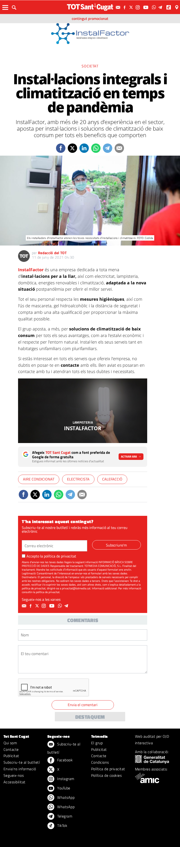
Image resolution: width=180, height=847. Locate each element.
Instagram (65, 778)
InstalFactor (31, 269)
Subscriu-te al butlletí (22, 762)
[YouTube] (146, 7)
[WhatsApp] (154, 7)
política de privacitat (60, 556)
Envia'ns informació (20, 769)
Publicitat (11, 756)
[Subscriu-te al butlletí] (118, 7)
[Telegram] (161, 7)
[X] (132, 7)
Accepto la (51, 556)
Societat (90, 66)
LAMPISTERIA (83, 422)
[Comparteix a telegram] (107, 148)
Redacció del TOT (52, 253)
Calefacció (112, 479)
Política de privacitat (108, 769)
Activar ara (129, 456)
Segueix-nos (14, 775)
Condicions (100, 762)
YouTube (63, 788)
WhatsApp (65, 797)
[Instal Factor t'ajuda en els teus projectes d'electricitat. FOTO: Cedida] (82, 410)
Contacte (11, 749)
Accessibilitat (15, 782)
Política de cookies (106, 775)
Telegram (64, 816)
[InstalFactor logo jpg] (90, 33)
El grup (97, 743)
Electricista (78, 479)
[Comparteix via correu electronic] (119, 148)
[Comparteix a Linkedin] (84, 148)
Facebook (64, 760)
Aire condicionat (38, 479)
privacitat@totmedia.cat (76, 588)
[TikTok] (169, 7)
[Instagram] (138, 7)
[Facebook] (125, 7)
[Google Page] (177, 7)
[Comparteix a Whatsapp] (96, 148)
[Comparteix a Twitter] (72, 148)
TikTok (61, 825)
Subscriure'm (116, 545)
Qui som (10, 743)
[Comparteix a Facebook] (60, 148)
